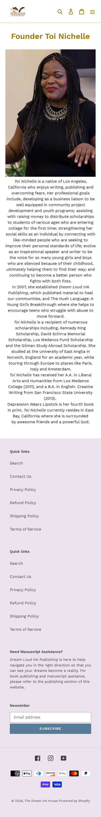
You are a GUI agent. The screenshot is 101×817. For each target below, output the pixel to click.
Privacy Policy (23, 489)
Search (16, 463)
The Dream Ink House (42, 801)
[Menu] (92, 11)
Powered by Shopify (74, 801)
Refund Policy (23, 502)
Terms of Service (25, 529)
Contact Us (20, 476)
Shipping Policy (24, 516)
